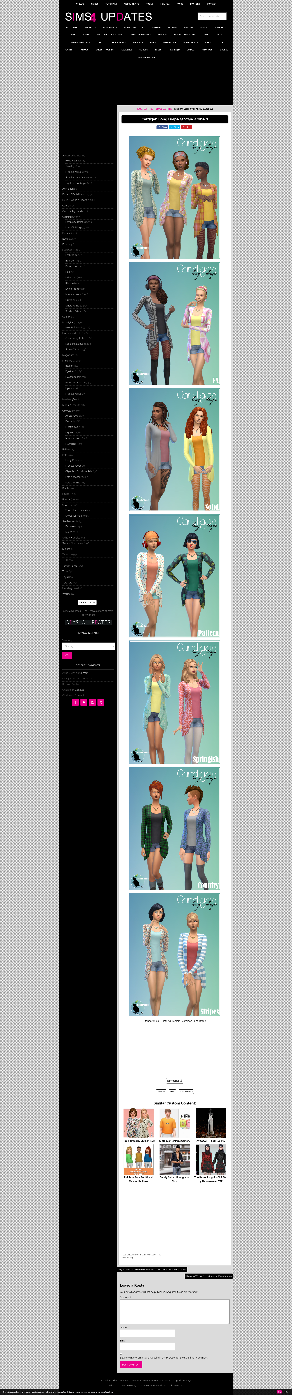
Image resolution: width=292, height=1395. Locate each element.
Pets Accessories (75, 477)
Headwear (71, 160)
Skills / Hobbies (71, 537)
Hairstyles (67, 322)
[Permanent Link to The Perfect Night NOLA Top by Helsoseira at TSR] (211, 1173)
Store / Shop (72, 349)
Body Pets (71, 460)
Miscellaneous (73, 171)
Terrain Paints (69, 565)
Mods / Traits (70, 405)
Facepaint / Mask (75, 382)
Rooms (66, 499)
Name (124, 1327)
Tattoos (66, 554)
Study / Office (73, 311)
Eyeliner (69, 371)
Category (67, 640)
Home (139, 109)
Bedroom (70, 260)
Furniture (67, 250)
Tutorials (67, 582)
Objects (66, 410)
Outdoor (70, 300)
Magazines (68, 355)
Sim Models (69, 521)
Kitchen (69, 283)
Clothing (148, 109)
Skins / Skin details (72, 543)
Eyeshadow (72, 377)
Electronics (71, 427)
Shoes (65, 505)
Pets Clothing (72, 482)
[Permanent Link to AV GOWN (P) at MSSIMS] (211, 1136)
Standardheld (186, 1092)
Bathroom (71, 255)
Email (123, 1340)
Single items (72, 305)
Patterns (67, 449)
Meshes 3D (68, 399)
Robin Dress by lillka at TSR (139, 1140)
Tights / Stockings (75, 183)
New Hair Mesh (73, 327)
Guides (66, 316)
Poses (65, 493)
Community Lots (74, 338)
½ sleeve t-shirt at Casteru (174, 1140)
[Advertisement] (146, 84)
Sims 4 (172, 1092)
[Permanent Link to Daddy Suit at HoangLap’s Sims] (175, 1173)
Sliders (66, 548)
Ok (279, 1392)
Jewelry (69, 166)
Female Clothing (163, 109)
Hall (67, 271)
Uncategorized (70, 588)
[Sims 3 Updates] (88, 622)
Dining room (72, 266)
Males (68, 532)
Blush (68, 365)
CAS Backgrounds (72, 211)
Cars (65, 205)
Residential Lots (74, 343)
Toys (65, 577)
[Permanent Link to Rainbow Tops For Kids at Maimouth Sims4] (138, 1173)
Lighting (69, 432)
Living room (72, 288)
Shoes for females (75, 510)
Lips (67, 388)
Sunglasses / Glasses (77, 177)
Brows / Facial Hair (73, 194)
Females (70, 526)
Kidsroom (70, 277)
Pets (64, 455)
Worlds (66, 593)
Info (286, 1392)
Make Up (67, 360)
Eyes (65, 238)
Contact (83, 673)
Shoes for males (74, 515)
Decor (68, 421)
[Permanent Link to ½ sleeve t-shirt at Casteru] (175, 1136)
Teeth (65, 560)
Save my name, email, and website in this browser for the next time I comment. (164, 1357)
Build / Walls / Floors (74, 200)
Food (65, 244)
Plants (65, 488)
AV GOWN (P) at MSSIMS (210, 1140)
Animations (68, 188)
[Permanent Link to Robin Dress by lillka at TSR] (138, 1136)
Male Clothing (73, 227)
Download (173, 1080)
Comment (126, 1297)
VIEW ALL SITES (87, 602)
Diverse (66, 233)
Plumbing (70, 443)
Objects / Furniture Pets (78, 471)
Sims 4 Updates (110, 17)
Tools (65, 571)
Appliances (71, 415)
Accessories (69, 155)
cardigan (161, 1092)
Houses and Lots (71, 333)
